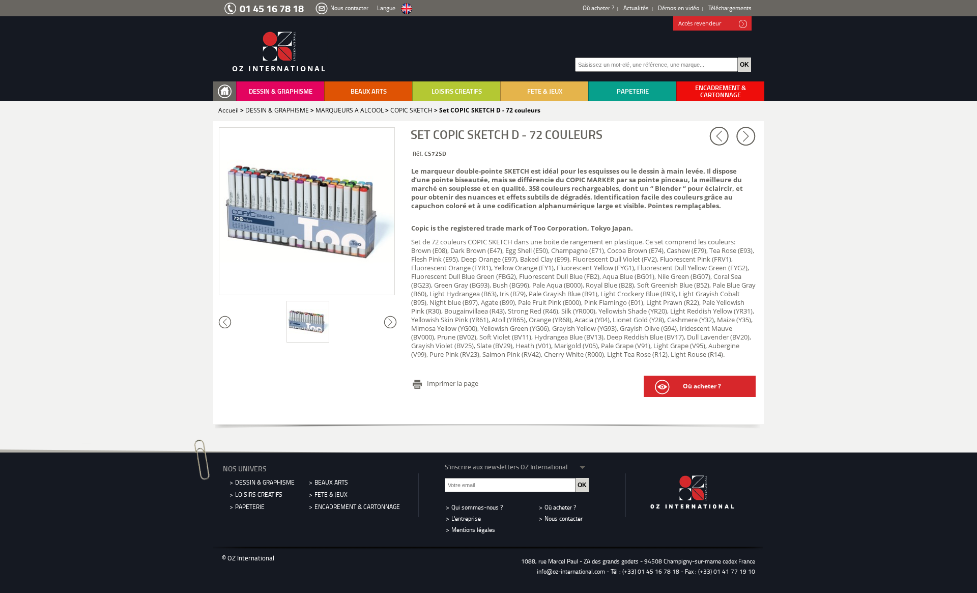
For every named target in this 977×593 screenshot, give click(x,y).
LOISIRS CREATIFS (457, 91)
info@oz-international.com (571, 571)
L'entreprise (466, 518)
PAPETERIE (633, 91)
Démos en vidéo (678, 8)
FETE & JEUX (544, 91)
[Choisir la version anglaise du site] (406, 9)
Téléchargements (730, 8)
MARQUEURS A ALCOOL (349, 110)
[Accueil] (227, 91)
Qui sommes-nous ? (477, 507)
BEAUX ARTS (369, 91)
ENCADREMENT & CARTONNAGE (720, 91)
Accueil (228, 110)
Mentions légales (473, 529)
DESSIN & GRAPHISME (280, 91)
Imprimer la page (452, 383)
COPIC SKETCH (411, 110)
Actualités (636, 8)
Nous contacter (349, 8)
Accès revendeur (699, 23)
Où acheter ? (598, 8)
